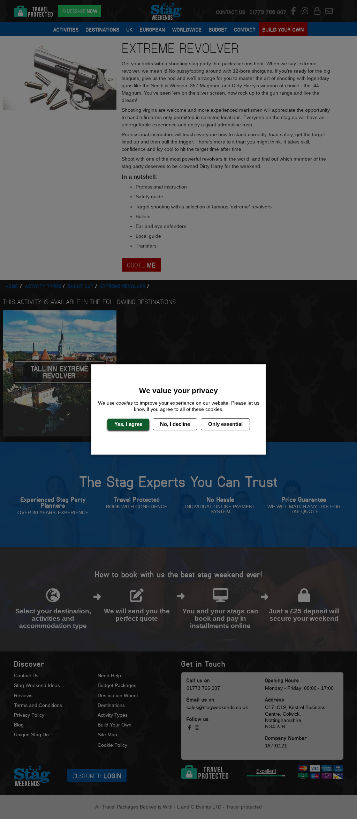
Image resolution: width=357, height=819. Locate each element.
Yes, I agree (128, 424)
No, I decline (175, 424)
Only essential (225, 424)
